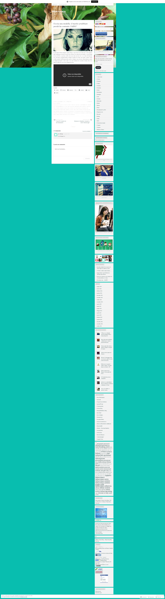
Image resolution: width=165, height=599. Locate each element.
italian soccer (101, 463)
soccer (108, 473)
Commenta (87, 158)
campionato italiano (98, 450)
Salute (98, 118)
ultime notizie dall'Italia (100, 489)
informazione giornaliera (59, 109)
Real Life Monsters (100, 434)
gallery (100, 456)
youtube (65, 114)
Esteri (71, 108)
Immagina (99, 94)
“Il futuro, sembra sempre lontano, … (104, 270)
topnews (65, 111)
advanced (104, 557)
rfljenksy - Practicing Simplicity (103, 428)
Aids (69, 106)
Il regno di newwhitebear (102, 401)
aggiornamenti (100, 443)
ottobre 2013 (99, 299)
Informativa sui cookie (23, 596)
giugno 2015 (99, 286)
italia (100, 462)
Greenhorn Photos (100, 419)
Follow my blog (104, 581)
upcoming (108, 491)
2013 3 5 (62, 104)
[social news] (105, 564)
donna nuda (67, 108)
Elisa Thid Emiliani (100, 397)
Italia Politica (105, 463)
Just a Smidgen (100, 415)
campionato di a (110, 448)
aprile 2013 (99, 312)
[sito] (101, 35)
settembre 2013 (100, 302)
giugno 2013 (99, 308)
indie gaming (97, 500)
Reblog (98, 116)
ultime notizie (88, 112)
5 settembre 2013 (83, 104)
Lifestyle (98, 98)
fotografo (83, 108)
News (101, 579)
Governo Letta (109, 456)
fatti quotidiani (77, 108)
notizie (81, 109)
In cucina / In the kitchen (63, 4)
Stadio (99, 475)
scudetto (103, 473)
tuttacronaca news (79, 111)
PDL (110, 470)
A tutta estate (99, 76)
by (100, 557)
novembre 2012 (100, 323)
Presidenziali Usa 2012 (101, 109)
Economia (99, 87)
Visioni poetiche (100, 406)
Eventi (98, 90)
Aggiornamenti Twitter (101, 137)
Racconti (98, 114)
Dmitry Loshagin (60, 108)
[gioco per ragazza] (98, 560)
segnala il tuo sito (98, 526)
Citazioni (98, 81)
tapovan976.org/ (100, 404)
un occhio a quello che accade (58, 14)
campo (108, 450)
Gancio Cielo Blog (105, 500)
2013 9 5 (66, 104)
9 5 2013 (65, 106)
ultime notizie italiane (102, 490)
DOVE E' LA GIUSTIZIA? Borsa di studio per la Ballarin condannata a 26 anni (107, 384)
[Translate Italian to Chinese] (104, 24)
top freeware (97, 523)
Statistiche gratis (98, 592)
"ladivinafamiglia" (100, 437)
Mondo (58, 103)
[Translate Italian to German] (100, 24)
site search (97, 557)
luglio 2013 (99, 306)
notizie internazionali (105, 469)
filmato (96, 456)
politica (100, 472)
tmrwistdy (99, 399)
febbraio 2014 (99, 291)
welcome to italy (103, 493)
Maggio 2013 (99, 310)
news (77, 109)
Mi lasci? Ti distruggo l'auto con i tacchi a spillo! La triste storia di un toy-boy (106, 359)
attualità (72, 106)
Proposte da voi (100, 112)
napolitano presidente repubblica (105, 465)
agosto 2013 (99, 304)
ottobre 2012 (99, 326)
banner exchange (98, 532)
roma (101, 473)
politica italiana (106, 472)
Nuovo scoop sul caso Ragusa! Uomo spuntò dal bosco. (106, 372)
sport (110, 473)
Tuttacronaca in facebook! (102, 133)
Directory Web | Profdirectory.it (104, 524)
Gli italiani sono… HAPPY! (102, 280)
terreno (101, 475)
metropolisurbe (100, 430)
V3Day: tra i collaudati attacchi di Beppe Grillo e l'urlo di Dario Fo (106, 334)
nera (75, 109)
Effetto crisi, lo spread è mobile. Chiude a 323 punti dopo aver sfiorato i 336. (106, 365)
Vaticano (98, 127)
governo (105, 456)
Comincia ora (94, 1)
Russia (61, 111)
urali (54, 114)
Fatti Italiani (99, 92)
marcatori (110, 463)
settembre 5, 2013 (67, 133)
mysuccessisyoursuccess (101, 421)
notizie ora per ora (101, 470)
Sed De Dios (99, 432)
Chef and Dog (99, 408)
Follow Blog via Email (101, 56)
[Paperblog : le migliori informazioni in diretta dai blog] (98, 552)
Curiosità (98, 85)
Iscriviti (98, 67)
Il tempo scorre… (55, 4)
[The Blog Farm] (98, 564)
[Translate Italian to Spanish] (102, 24)
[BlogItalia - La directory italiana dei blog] (103, 553)
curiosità (102, 453)
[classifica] (101, 517)
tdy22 (55, 101)
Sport (98, 120)
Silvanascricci (99, 417)
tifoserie (104, 475)
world (61, 114)
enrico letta (105, 453)
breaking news (78, 106)
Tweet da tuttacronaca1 (99, 140)
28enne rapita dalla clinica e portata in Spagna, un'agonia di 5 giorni (106, 347)
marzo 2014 (99, 288)
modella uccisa (69, 109)
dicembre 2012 (100, 321)
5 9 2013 (69, 104)
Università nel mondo (101, 123)
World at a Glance (100, 129)
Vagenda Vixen (100, 439)
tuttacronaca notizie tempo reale (65, 112)
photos (96, 472)
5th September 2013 (60, 106)
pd (109, 470)
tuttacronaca (58, 11)
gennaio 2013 (99, 319)
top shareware (109, 530)
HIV (87, 108)
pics (98, 472)
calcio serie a (102, 448)
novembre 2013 (100, 297)
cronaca (84, 106)
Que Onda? (99, 412)
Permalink (69, 101)
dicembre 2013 (100, 295)
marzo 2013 (99, 315)
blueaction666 (99, 426)
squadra (96, 475)
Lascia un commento (87, 131)
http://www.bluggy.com (106, 526)
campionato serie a (104, 450)
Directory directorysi (105, 523)
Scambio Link (98, 527)
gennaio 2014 (99, 293)
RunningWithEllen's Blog (102, 410)
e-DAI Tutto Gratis (99, 533)
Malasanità (99, 101)
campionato (105, 448)
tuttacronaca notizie (102, 481)
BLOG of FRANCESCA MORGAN (104, 423)
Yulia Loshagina (71, 114)
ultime (97, 488)
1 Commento (89, 101)
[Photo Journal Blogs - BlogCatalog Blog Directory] (104, 541)
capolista (96, 451)
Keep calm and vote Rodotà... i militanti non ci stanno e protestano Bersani (106, 341)
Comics (98, 83)
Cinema (98, 79)
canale (110, 450)
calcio (111, 447)
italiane (104, 462)
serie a (105, 473)
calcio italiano (97, 448)
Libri (98, 96)
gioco (102, 456)
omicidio (58, 111)
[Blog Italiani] (104, 560)
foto (98, 456)
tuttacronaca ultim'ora (79, 112)
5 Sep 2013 (73, 104)
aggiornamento (107, 443)
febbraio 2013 (99, 317)
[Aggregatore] (98, 566)
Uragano (98, 125)
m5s (108, 463)
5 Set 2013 (78, 104)
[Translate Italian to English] (96, 24)
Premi (98, 107)
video (58, 114)
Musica (98, 105)
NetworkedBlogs (103, 575)
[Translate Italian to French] (98, 24)
